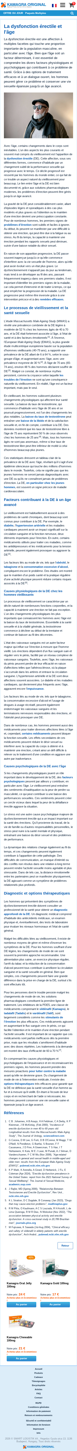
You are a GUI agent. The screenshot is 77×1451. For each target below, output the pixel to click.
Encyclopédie (38, 1385)
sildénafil (45, 1009)
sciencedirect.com (53, 1135)
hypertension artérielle (30, 525)
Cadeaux (38, 1377)
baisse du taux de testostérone (45, 416)
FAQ (38, 1393)
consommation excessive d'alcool (46, 566)
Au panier (21, 1304)
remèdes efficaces (51, 299)
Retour (65, 1245)
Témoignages (38, 1381)
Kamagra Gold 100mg (54, 1283)
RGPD (38, 1403)
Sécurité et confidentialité (38, 1421)
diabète (8, 525)
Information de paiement (38, 1411)
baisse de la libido (32, 420)
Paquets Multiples (35, 13)
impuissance (35, 688)
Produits (38, 1373)
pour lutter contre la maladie (47, 1071)
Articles (38, 1389)
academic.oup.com (20, 1184)
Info (39, 1433)
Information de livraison (38, 1425)
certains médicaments (36, 733)
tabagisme (10, 566)
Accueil (38, 1369)
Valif (50, 1013)
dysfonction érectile (20, 158)
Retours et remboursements (38, 1415)
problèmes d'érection (18, 224)
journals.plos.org (26, 1223)
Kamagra (59, 1009)
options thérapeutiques (19, 1083)
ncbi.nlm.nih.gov (19, 1196)
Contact (38, 1397)
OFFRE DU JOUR (13, 13)
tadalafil (9, 1013)
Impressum (38, 1429)
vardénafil (39, 1013)
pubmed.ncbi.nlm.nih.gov (35, 1165)
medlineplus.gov (57, 1204)
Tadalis (20, 1013)
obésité (61, 562)
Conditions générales (38, 1407)
